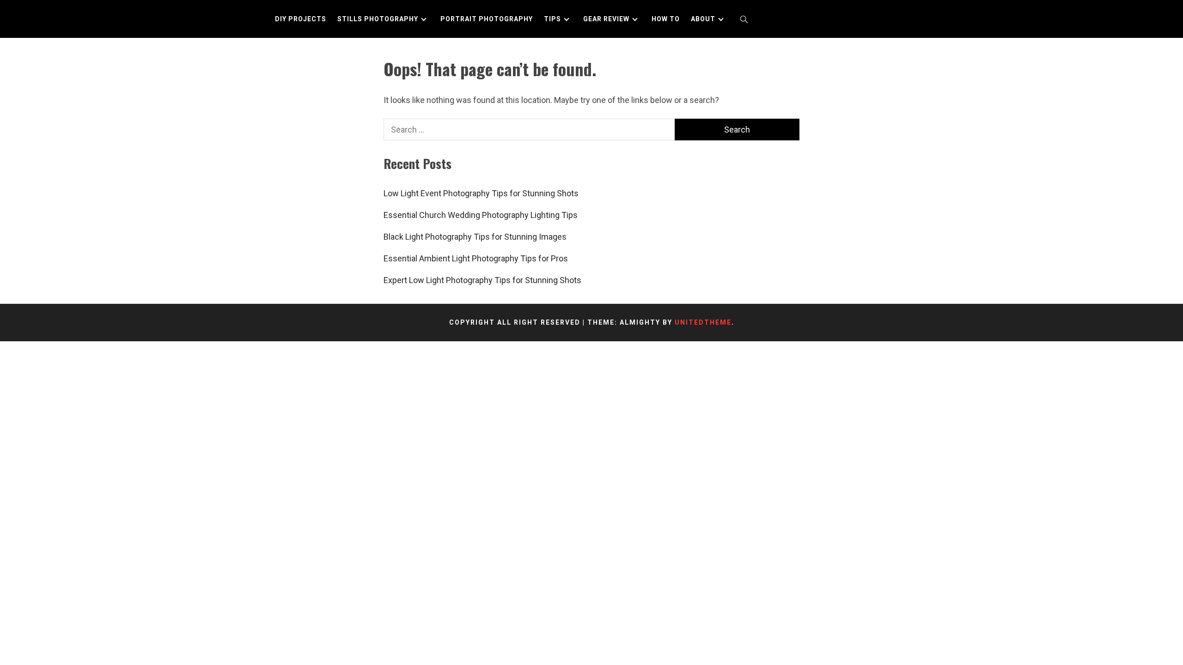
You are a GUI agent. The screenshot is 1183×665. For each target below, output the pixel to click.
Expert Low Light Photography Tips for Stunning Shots (482, 280)
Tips (552, 19)
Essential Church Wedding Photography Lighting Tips (481, 215)
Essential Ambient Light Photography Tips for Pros (476, 258)
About (703, 19)
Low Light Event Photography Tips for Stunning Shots (481, 193)
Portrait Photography (486, 19)
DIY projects (300, 19)
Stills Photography (377, 19)
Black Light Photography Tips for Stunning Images (475, 237)
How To (666, 19)
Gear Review (606, 19)
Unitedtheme (703, 322)
